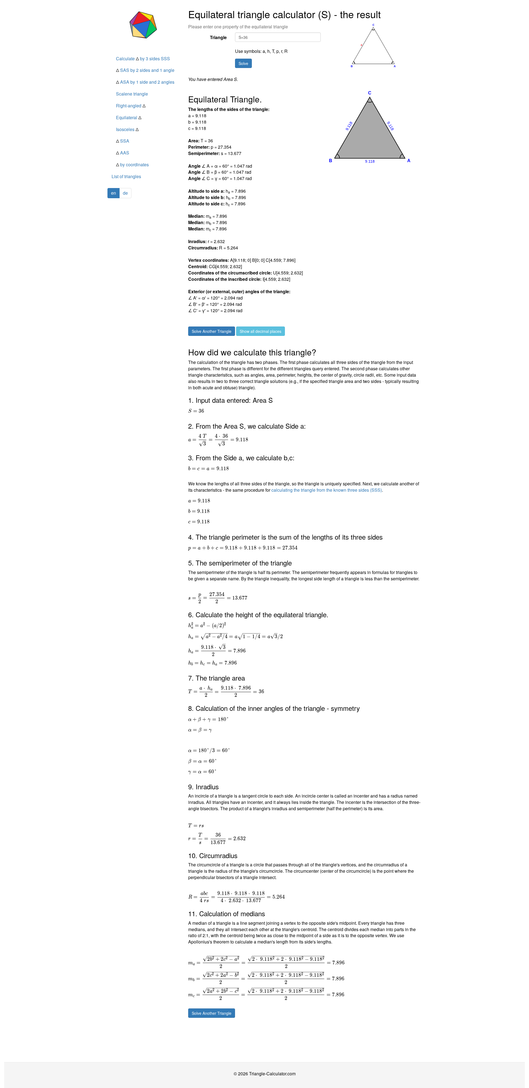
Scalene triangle (132, 94)
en (113, 193)
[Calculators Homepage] (143, 24)
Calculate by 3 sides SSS (143, 58)
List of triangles (126, 176)
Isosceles (127, 129)
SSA (122, 141)
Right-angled (130, 105)
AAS (122, 152)
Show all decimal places (260, 331)
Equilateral (128, 117)
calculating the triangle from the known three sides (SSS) (326, 490)
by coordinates (132, 164)
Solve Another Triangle (211, 331)
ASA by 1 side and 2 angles (145, 82)
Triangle (218, 37)
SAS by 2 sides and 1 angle (145, 70)
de (125, 193)
